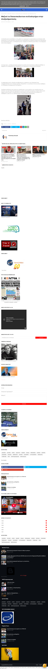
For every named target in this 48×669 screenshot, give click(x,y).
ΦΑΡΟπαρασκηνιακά (15, 456)
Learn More (22, 6)
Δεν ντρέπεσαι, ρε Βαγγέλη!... (13, 481)
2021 (24, 531)
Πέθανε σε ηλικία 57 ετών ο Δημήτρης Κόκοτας (38, 155)
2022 (24, 529)
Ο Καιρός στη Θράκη (11, 487)
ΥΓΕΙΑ (9, 456)
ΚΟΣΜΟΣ (38, 452)
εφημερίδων (12, 302)
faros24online (10, 664)
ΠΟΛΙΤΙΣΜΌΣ (26, 454)
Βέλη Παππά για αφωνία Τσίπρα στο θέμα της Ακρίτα (18, 550)
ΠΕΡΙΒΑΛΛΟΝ (15, 454)
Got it (27, 6)
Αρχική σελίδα (3, 13)
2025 (24, 523)
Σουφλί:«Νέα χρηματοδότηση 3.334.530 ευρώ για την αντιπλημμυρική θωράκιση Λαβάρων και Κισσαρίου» (26, 556)
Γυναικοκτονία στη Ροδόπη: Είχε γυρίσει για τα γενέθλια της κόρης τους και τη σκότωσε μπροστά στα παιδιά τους (8, 157)
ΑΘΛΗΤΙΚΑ (4, 452)
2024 (24, 525)
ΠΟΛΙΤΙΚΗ (9, 123)
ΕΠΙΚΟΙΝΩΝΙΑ (33, 452)
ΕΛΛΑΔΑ (5, 123)
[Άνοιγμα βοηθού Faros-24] (44, 665)
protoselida (15, 302)
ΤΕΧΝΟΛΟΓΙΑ (40, 454)
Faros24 (3, 21)
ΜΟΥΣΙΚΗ (43, 452)
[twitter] (35, 467)
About (40, 664)
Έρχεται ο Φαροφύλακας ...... (13, 593)
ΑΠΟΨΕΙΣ (8, 452)
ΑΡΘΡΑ (13, 452)
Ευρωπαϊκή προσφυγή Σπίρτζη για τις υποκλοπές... (18, 561)
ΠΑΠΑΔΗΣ (9, 454)
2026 (24, 520)
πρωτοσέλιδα (7, 302)
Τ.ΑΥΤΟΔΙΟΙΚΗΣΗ (33, 454)
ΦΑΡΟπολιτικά (23, 456)
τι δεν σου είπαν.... (11, 582)
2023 (24, 527)
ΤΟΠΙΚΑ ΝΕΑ (9, 13)
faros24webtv (3, 460)
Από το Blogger (23, 575)
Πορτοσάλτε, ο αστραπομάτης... (14, 587)
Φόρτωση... (3, 379)
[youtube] (12, 470)
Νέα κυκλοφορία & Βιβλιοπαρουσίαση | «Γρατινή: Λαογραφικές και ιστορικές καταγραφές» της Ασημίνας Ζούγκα (23, 157)
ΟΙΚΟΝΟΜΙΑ (4, 454)
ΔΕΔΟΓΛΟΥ (18, 452)
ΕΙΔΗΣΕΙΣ (23, 452)
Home (37, 664)
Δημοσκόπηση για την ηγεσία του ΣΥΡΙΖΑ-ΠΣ (16, 476)
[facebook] (12, 467)
